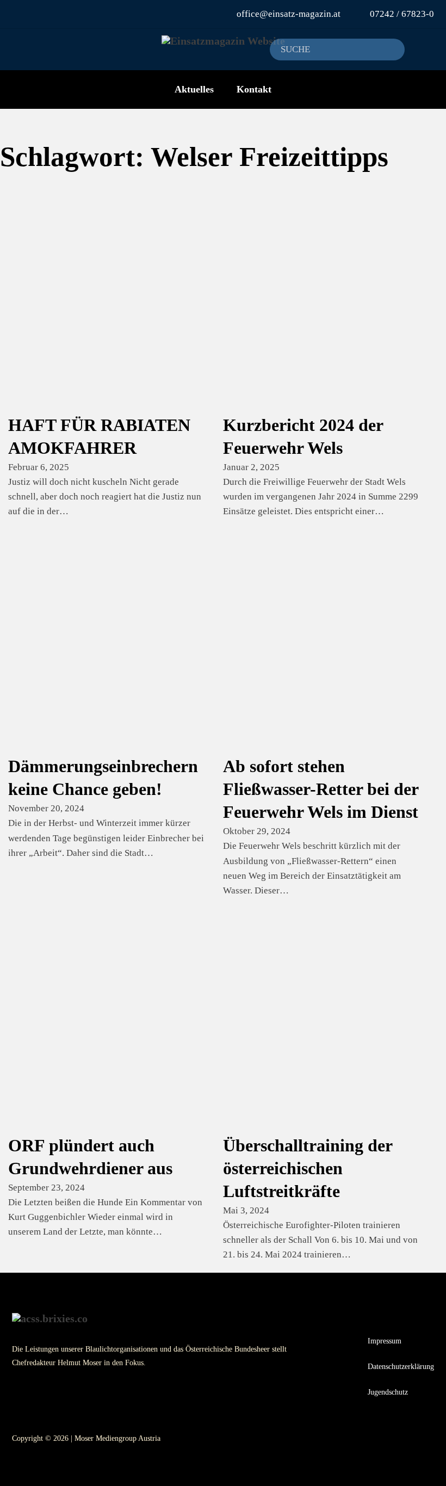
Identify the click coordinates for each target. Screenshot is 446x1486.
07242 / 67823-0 (402, 14)
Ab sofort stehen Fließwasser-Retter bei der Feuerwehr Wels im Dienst (320, 789)
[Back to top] (421, 1461)
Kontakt (254, 89)
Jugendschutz (388, 1392)
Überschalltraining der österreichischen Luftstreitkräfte (307, 1168)
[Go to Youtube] (24, 14)
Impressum (384, 1340)
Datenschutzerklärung (401, 1366)
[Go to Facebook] (38, 14)
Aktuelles (194, 89)
